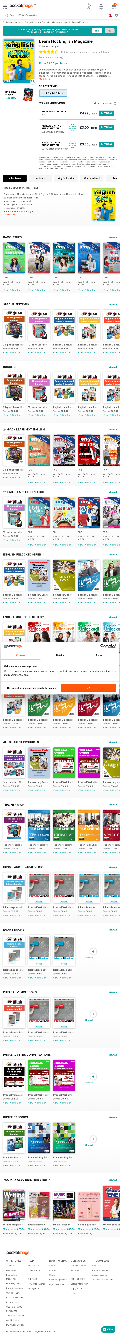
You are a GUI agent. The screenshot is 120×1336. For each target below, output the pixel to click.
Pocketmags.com (100, 1270)
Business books (12, 1157)
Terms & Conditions (15, 1315)
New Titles (11, 1270)
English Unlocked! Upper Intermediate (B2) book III (63, 719)
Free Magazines (13, 1283)
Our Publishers (13, 1293)
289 (30, 277)
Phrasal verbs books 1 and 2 (13, 1032)
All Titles (10, 1265)
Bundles (9, 366)
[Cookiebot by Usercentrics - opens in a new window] (102, 646)
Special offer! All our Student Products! (13, 782)
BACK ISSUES (12, 237)
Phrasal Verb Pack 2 (63, 782)
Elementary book (62, 594)
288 (55, 277)
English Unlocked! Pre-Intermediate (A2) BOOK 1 (88, 594)
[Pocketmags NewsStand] (20, 6)
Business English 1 (38, 1157)
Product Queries (78, 1265)
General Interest (32, 22)
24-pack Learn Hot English (24, 429)
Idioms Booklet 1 (87, 907)
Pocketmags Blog (14, 1288)
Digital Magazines (57, 1284)
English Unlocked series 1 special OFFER (63, 344)
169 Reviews (68, 52)
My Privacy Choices (15, 1325)
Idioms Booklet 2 (62, 970)
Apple (52, 1265)
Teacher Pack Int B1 (63, 844)
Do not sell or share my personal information (31, 688)
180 (80, 532)
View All (113, 237)
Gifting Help (33, 1288)
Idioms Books (13, 929)
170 (30, 469)
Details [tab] (60, 655)
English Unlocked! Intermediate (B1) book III (38, 719)
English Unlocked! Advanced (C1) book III (88, 719)
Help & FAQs (33, 1265)
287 (80, 277)
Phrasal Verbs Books (20, 992)
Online (52, 1275)
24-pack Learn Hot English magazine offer (13, 344)
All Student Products (21, 742)
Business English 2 (63, 1157)
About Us (96, 1265)
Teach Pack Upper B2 (88, 844)
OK (88, 688)
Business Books (15, 1117)
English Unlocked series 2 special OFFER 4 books (88, 344)
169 (55, 469)
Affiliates (75, 1270)
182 (30, 532)
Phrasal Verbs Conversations (27, 1054)
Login (73, 1293)
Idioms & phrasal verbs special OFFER (13, 907)
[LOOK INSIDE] (18, 82)
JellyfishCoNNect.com (102, 1279)
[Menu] (5, 6)
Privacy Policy (12, 1302)
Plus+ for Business (14, 1297)
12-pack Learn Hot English (23, 491)
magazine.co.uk (99, 1275)
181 (55, 532)
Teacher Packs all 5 (13, 844)
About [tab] (99, 655)
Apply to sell (76, 1288)
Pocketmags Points (58, 1279)
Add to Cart (15, 290)
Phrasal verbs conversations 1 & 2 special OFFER (13, 1095)
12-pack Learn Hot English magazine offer (38, 344)
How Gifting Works (36, 1284)
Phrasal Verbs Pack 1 (88, 782)
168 (80, 469)
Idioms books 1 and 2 (13, 970)
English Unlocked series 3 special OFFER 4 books (13, 719)
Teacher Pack (13, 804)
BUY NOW (106, 113)
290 (5, 277)
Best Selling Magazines (11, 1277)
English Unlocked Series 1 (23, 554)
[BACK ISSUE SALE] (14, 272)
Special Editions (16, 304)
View (5, 290)
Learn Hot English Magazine (75, 22)
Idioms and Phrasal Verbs (23, 867)
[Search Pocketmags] (6, 16)
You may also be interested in (26, 1179)
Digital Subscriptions (12, 22)
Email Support (34, 1270)
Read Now (10, 98)
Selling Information (79, 1284)
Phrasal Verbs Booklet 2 (38, 907)
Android (52, 1270)
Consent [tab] (20, 655)
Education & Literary (51, 22)
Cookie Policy (12, 1320)
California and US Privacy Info (14, 1309)
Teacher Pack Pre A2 (38, 844)
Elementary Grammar (38, 594)
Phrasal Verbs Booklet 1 (63, 907)
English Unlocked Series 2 (23, 616)
